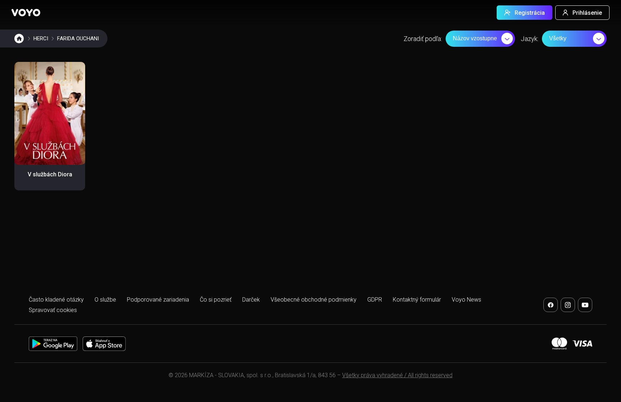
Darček (251, 299)
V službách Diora (50, 174)
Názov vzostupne (475, 38)
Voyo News (466, 299)
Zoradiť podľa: (423, 38)
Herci (40, 38)
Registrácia (530, 12)
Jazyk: (529, 38)
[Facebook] (550, 305)
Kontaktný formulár (417, 299)
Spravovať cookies (53, 310)
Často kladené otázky (56, 299)
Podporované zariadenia (158, 299)
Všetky (557, 38)
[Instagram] (568, 305)
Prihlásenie (587, 12)
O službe (105, 299)
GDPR (374, 299)
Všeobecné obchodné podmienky (313, 299)
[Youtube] (585, 305)
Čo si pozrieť (215, 299)
